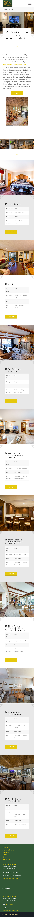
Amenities (6, 852)
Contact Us (6, 859)
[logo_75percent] (14, 3)
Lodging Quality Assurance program (15, 64)
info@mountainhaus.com (11, 878)
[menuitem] (29, 3)
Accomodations (8, 10)
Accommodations (8, 850)
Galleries (5, 855)
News (4, 857)
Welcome (5, 848)
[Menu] (29, 3)
